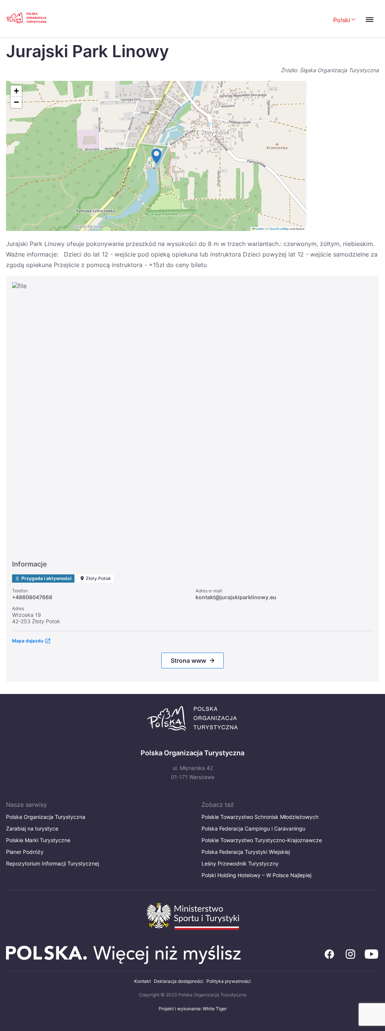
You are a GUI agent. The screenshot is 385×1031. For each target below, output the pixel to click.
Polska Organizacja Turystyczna (45, 817)
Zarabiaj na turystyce (32, 828)
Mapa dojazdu (27, 641)
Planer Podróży (25, 852)
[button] (156, 156)
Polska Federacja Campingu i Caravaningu (253, 828)
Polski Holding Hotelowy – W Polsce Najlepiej (256, 875)
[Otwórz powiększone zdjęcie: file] (192, 417)
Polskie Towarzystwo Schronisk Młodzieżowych (260, 817)
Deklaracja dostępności (178, 981)
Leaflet (259, 228)
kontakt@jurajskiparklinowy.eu (236, 597)
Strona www (188, 660)
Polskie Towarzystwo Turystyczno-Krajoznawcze (262, 840)
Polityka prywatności (228, 981)
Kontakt (142, 981)
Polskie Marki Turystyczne (38, 840)
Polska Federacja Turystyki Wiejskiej (246, 852)
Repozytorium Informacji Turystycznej (52, 863)
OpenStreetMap (279, 228)
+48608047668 (32, 597)
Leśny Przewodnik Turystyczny (240, 863)
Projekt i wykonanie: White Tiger (193, 1008)
